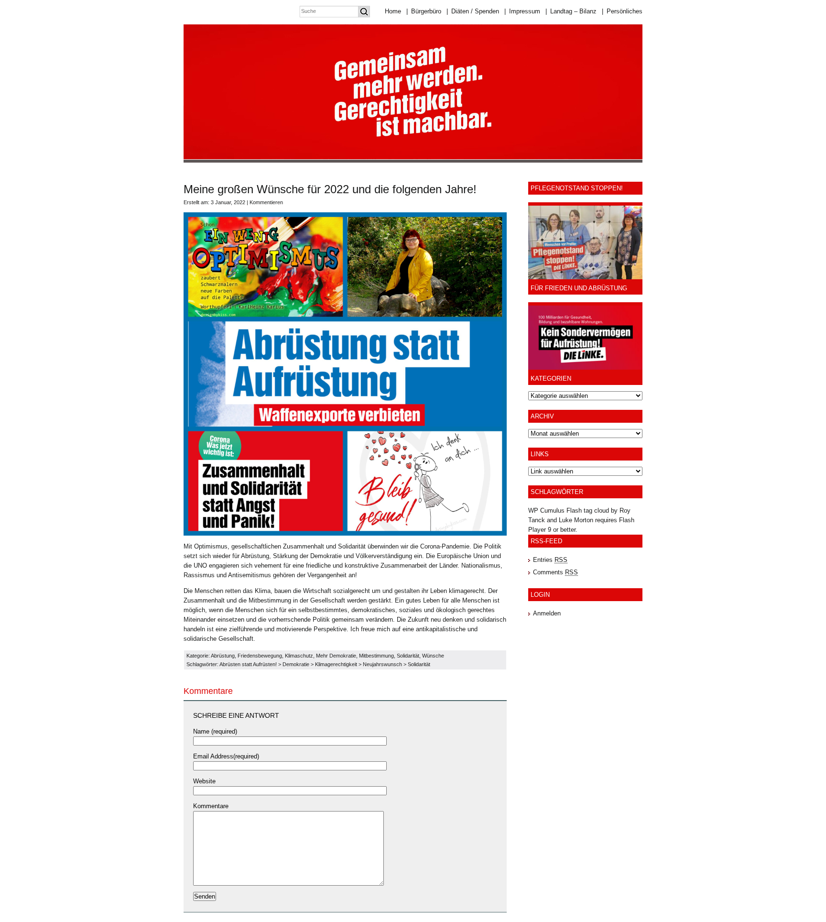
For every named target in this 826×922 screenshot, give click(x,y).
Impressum (522, 11)
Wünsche (433, 656)
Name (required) (215, 731)
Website (204, 781)
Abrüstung (223, 656)
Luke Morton (576, 520)
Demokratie (296, 664)
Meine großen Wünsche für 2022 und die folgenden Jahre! (330, 189)
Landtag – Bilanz (571, 11)
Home (393, 11)
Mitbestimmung (376, 656)
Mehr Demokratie (336, 656)
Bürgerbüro (423, 11)
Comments (555, 572)
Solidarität (408, 656)
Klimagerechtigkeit (336, 664)
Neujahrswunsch (382, 664)
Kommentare (210, 806)
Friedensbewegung (260, 656)
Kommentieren (266, 202)
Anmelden (547, 613)
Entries (550, 559)
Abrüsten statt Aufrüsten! (248, 664)
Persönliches (622, 11)
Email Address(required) (226, 756)
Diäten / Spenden (472, 11)
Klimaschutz (299, 656)
